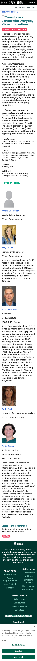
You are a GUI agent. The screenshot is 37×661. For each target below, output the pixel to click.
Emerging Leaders (28, 581)
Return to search (10, 11)
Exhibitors (19, 610)
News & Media (10, 584)
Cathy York (7, 409)
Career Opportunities (10, 579)
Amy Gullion (7, 247)
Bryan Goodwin (9, 309)
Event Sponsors (19, 606)
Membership (29, 572)
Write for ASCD (29, 589)
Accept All (18, 657)
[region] (18, 642)
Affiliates (28, 576)
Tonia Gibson (8, 446)
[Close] (34, 626)
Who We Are (10, 574)
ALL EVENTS (30, 2)
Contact (10, 587)
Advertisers (19, 599)
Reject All (18, 651)
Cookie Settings (18, 645)
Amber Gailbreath (10, 210)
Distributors (19, 602)
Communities (29, 586)
